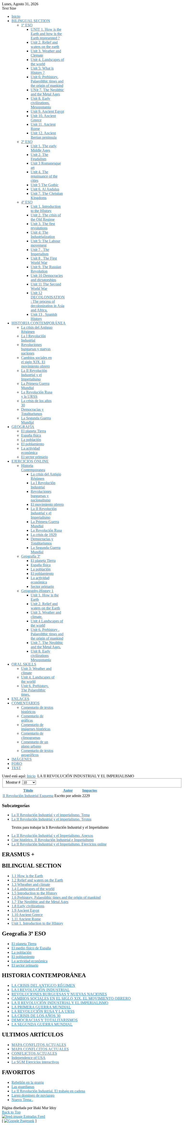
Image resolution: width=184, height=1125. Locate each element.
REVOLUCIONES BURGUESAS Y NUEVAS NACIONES (59, 994)
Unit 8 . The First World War (44, 260)
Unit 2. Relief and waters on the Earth (45, 606)
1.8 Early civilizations (28, 906)
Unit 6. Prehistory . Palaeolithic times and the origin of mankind (47, 634)
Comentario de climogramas (32, 735)
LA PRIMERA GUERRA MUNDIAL (41, 1007)
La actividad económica (30, 450)
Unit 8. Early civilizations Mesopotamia (41, 655)
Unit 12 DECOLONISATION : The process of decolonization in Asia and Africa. (48, 301)
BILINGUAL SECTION (31, 21)
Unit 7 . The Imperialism (40, 252)
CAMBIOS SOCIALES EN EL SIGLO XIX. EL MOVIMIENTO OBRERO (71, 998)
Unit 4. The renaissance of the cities (44, 176)
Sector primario (42, 586)
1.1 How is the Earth (27, 876)
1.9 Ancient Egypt (25, 910)
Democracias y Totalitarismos (32, 411)
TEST (16, 768)
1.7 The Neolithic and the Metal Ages (40, 902)
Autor (68, 790)
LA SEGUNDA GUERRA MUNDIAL (42, 1024)
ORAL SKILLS (24, 664)
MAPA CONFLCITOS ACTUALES (40, 1049)
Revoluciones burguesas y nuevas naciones (36, 349)
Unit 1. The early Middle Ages (44, 148)
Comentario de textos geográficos (37, 753)
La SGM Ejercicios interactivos (35, 1062)
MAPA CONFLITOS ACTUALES (39, 1045)
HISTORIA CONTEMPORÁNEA (39, 323)
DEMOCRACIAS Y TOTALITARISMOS (45, 1020)
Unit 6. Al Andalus (45, 189)
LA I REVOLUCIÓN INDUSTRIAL (41, 990)
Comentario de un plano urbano (34, 744)
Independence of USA (29, 1058)
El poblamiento (32, 444)
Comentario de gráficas (32, 718)
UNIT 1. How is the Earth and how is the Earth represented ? (46, 33)
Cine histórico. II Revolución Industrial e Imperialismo (53, 840)
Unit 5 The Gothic (44, 185)
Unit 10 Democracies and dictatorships (47, 278)
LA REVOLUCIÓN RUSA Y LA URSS (43, 1011)
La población (31, 440)
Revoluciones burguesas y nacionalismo (41, 495)
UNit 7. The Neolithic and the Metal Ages (47, 92)
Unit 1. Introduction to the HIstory (46, 208)
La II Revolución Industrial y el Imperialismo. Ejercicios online (59, 844)
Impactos (89, 790)
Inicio (16, 16)
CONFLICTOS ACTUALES (34, 1053)
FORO (17, 764)
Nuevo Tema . (22, 1100)
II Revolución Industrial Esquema (28, 796)
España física (31, 435)
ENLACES (20, 699)
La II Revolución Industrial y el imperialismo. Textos (51, 819)
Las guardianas (23, 1087)
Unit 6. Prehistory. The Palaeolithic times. (35, 690)
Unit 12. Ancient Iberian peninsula (44, 135)
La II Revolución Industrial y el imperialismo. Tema (51, 815)
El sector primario (34, 457)
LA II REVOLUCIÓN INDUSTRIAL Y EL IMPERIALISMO (60, 1003)
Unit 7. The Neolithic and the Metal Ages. (47, 645)
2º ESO (27, 142)
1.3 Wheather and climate (31, 884)
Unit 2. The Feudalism (39, 157)
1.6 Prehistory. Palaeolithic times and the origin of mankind (56, 897)
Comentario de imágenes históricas (35, 727)
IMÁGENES (22, 759)
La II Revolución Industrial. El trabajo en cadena (48, 1091)
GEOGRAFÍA (23, 427)
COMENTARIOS (26, 703)
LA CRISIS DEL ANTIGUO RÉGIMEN (43, 985)
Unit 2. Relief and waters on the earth (45, 44)
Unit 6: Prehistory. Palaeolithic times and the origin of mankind (47, 81)
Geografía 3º (30, 556)
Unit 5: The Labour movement (45, 243)
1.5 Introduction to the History (34, 893)
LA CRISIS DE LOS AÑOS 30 (36, 1016)
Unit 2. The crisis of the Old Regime (46, 217)
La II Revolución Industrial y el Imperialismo (34, 375)
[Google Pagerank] (19, 1121)
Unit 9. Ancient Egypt (47, 111)
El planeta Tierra (33, 431)
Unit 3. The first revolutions (43, 226)
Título (28, 790)
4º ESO (27, 202)
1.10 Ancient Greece (27, 915)
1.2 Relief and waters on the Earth (37, 880)
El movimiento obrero (47, 504)
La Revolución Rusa (46, 530)
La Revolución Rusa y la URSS (36, 394)
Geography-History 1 (37, 591)
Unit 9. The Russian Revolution (46, 269)
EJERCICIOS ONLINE (30, 461)
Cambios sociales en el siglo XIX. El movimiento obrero (36, 362)
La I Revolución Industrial (33, 338)
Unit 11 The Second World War (46, 286)
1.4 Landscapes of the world (33, 889)
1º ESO (27, 25)
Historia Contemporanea (33, 468)
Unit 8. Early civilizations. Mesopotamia (41, 102)
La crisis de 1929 (44, 535)
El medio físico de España (31, 948)
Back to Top (11, 1112)
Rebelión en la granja (28, 1082)
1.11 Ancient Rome (26, 919)
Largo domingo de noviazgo (33, 1095)
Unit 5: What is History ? (42, 70)
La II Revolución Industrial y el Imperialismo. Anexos (52, 835)
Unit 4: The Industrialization (43, 234)
